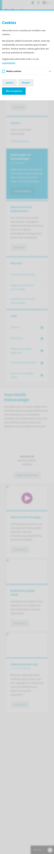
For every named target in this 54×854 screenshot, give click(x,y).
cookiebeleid (8, 63)
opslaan (10, 82)
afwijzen (26, 82)
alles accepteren (14, 91)
